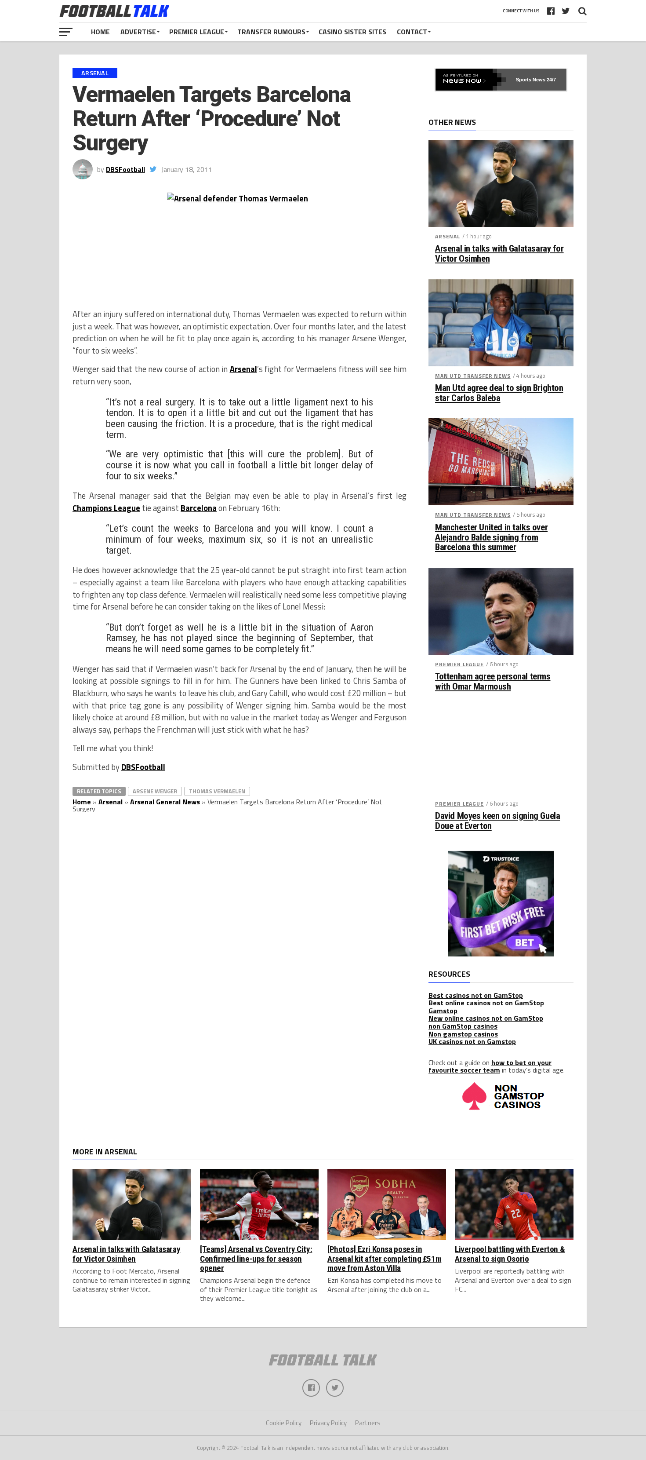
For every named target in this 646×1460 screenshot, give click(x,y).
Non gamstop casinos (463, 1034)
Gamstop (442, 1010)
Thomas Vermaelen (217, 791)
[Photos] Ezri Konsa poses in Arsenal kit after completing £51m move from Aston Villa (384, 1258)
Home (100, 31)
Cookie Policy (283, 1423)
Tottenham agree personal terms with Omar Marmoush (493, 682)
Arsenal (243, 369)
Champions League (106, 508)
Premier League (196, 31)
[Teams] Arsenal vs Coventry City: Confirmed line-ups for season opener (256, 1258)
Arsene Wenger (155, 791)
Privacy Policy (328, 1423)
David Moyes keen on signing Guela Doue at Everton (497, 821)
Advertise (138, 31)
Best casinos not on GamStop (475, 995)
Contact (412, 31)
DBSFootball (125, 169)
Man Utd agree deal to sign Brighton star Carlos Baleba (499, 393)
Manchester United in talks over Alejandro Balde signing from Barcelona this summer (491, 537)
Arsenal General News (165, 801)
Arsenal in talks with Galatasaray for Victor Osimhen (499, 254)
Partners (368, 1423)
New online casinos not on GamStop (485, 1018)
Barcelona (199, 508)
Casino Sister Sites (352, 31)
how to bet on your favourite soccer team (490, 1066)
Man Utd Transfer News (473, 376)
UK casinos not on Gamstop (472, 1041)
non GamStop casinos (462, 1026)
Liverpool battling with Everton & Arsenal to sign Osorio (510, 1253)
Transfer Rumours (271, 31)
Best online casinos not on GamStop (486, 1002)
